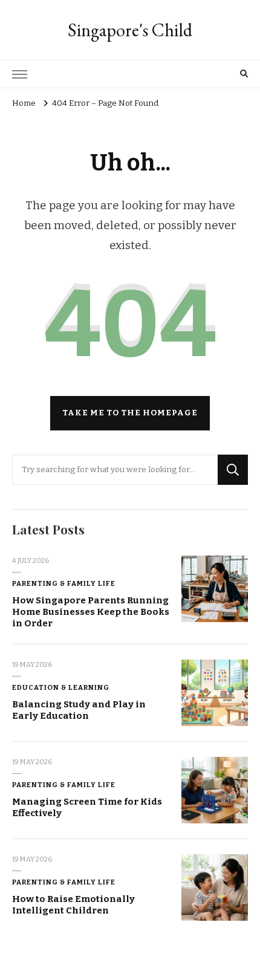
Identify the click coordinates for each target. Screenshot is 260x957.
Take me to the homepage (130, 413)
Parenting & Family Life (63, 583)
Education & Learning (60, 687)
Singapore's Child (130, 30)
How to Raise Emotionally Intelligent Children (73, 905)
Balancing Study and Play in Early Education (79, 710)
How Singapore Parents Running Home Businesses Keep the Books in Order (90, 611)
